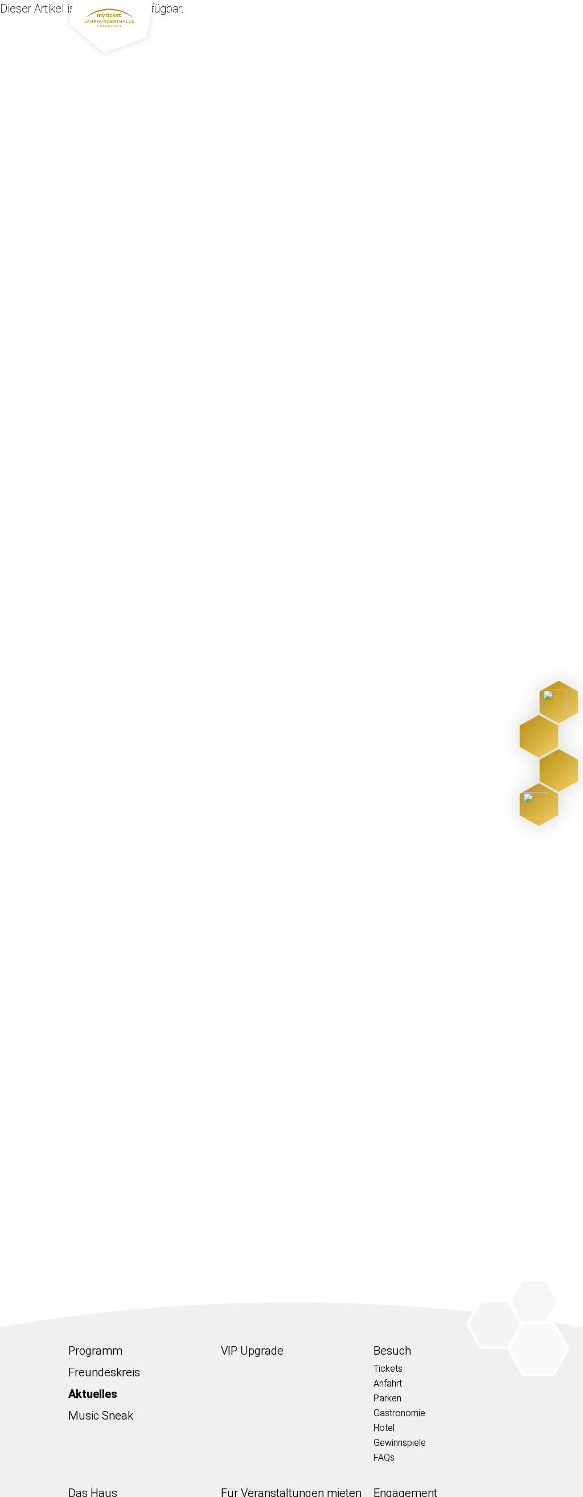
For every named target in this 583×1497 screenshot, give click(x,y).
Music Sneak (100, 1415)
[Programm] (558, 702)
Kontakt (433, 13)
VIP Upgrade (290, 35)
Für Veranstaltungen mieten (226, 13)
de (506, 13)
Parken (387, 1398)
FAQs (384, 1457)
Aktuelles (319, 13)
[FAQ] (539, 805)
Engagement (378, 13)
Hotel (384, 1427)
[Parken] (558, 770)
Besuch (367, 35)
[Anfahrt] (539, 736)
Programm (202, 35)
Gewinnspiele (399, 1442)
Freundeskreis (104, 1372)
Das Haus (434, 35)
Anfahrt (387, 1383)
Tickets (388, 1368)
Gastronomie (399, 1413)
